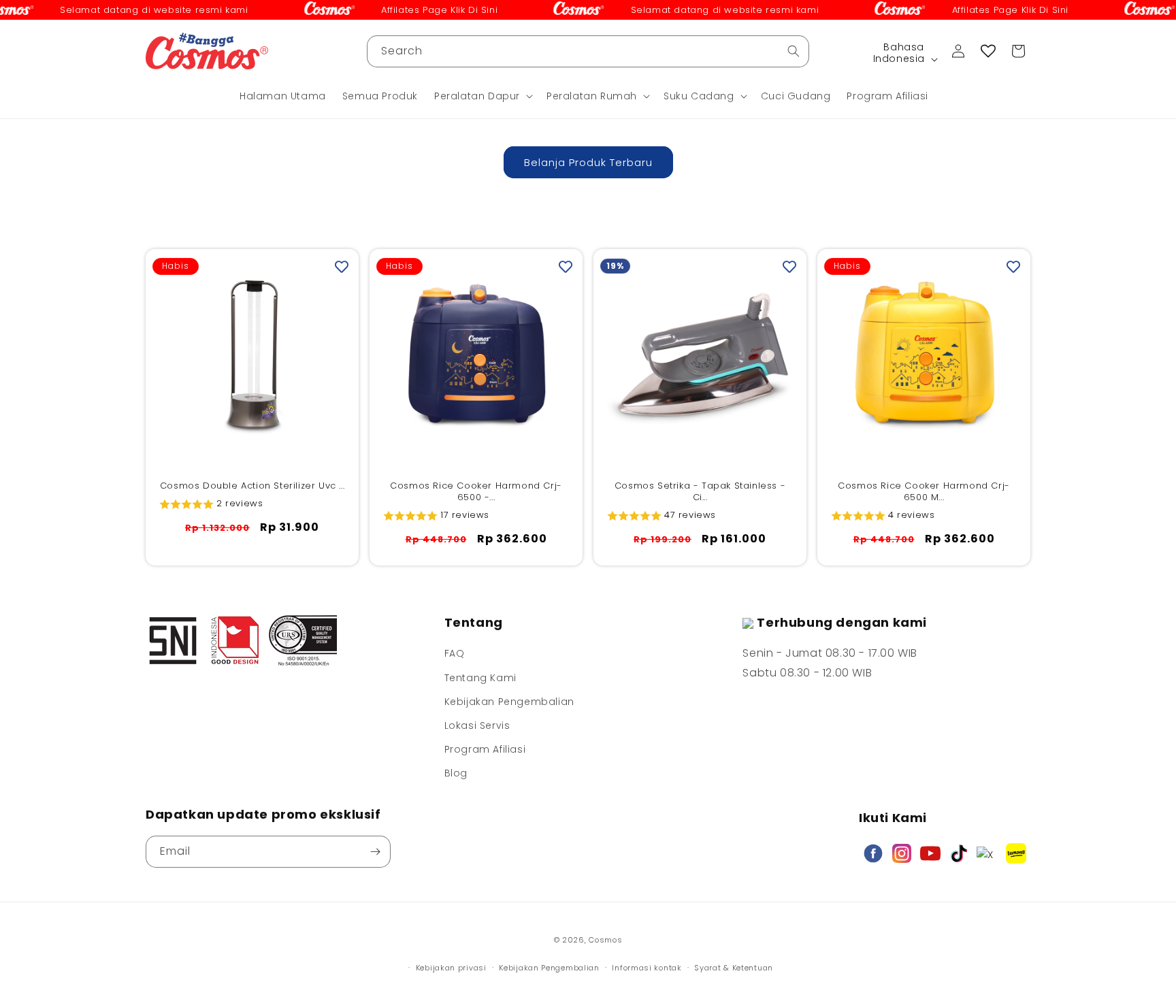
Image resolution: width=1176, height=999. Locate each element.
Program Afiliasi (485, 749)
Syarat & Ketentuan (733, 967)
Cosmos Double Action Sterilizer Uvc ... (252, 486)
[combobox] (588, 51)
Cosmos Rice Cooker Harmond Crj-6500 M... (924, 492)
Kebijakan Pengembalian (509, 701)
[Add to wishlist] (341, 266)
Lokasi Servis (477, 725)
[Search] (793, 51)
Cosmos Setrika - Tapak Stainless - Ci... (700, 492)
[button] (482, 96)
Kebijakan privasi (451, 967)
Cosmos (605, 939)
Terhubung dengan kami (842, 622)
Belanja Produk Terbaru (588, 162)
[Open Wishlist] (988, 51)
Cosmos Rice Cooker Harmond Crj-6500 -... (476, 492)
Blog (456, 773)
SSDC (608, 953)
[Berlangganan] (375, 852)
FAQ (454, 653)
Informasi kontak (646, 967)
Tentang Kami (480, 678)
